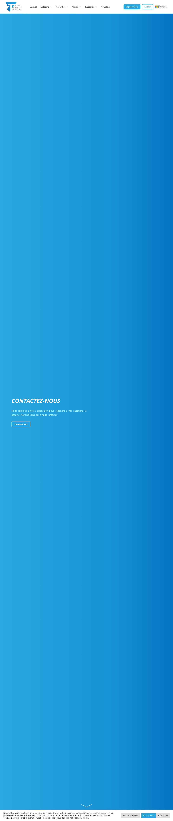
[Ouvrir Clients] (80, 7)
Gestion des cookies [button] (130, 815)
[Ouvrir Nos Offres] (67, 7)
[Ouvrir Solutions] (51, 7)
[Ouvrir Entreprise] (96, 7)
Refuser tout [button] (163, 815)
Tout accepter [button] (148, 815)
